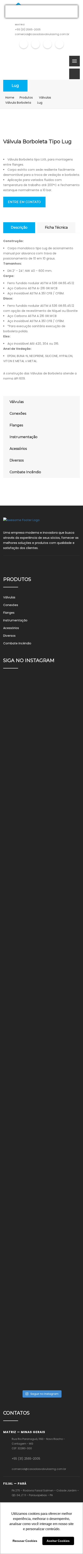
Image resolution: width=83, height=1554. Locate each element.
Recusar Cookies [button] (25, 1541)
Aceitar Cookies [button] (58, 1541)
